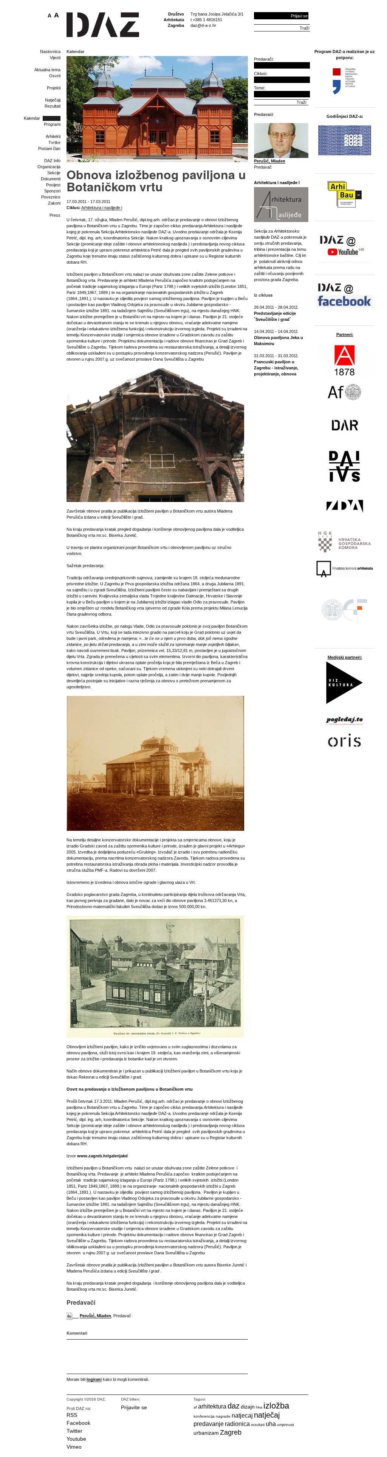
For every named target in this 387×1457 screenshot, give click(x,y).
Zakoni (54, 203)
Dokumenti (50, 179)
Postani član (49, 148)
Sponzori (52, 191)
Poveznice (50, 197)
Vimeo (74, 1447)
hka (259, 1407)
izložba (276, 1405)
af (195, 1407)
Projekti (53, 88)
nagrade (223, 1416)
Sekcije (53, 172)
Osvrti (54, 75)
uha (271, 1424)
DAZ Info (52, 160)
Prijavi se (299, 16)
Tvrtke (54, 142)
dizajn (248, 1407)
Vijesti (55, 57)
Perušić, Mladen (95, 1315)
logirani (94, 1379)
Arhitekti (53, 136)
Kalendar (32, 118)
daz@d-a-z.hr (203, 25)
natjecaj (242, 1415)
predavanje (209, 1424)
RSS (72, 1415)
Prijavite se (134, 1407)
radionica (237, 1424)
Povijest (53, 185)
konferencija (204, 1416)
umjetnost (285, 1425)
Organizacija (48, 166)
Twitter (74, 1431)
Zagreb (230, 1432)
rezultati (258, 1425)
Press (55, 215)
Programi (52, 124)
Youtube (76, 1439)
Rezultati (52, 106)
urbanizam (206, 1433)
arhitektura (212, 1406)
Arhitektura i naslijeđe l (101, 207)
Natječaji (52, 100)
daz (234, 1406)
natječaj (267, 1415)
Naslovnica (50, 51)
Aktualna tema (47, 69)
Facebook (78, 1423)
